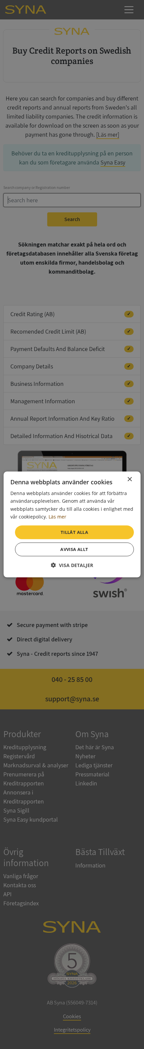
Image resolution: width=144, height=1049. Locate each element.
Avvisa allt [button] (74, 549)
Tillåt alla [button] (74, 532)
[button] (72, 565)
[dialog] (72, 524)
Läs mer (57, 516)
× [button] (129, 479)
